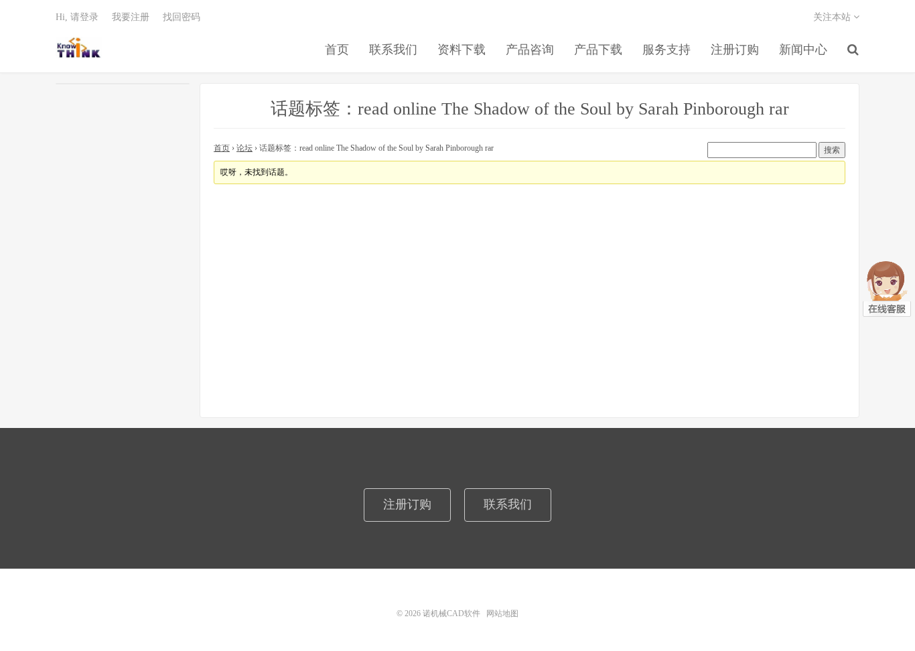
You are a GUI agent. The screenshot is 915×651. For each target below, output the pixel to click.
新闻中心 (803, 49)
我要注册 (130, 17)
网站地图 (502, 613)
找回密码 (181, 17)
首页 (337, 49)
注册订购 (735, 49)
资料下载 (461, 49)
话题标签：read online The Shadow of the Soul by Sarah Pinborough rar (530, 109)
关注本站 (833, 17)
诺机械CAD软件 (79, 47)
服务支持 (666, 49)
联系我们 (393, 49)
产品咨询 (530, 49)
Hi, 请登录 (77, 17)
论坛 (244, 148)
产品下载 (598, 49)
